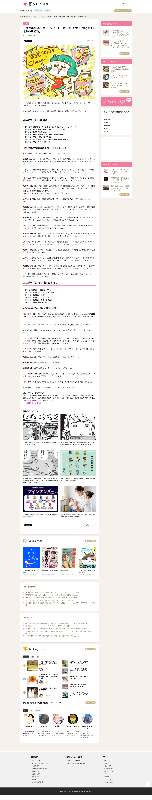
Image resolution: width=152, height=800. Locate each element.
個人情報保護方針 (37, 782)
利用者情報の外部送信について (40, 768)
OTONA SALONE (108, 771)
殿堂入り (37, 710)
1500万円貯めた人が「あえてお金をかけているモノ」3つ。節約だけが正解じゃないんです (52, 595)
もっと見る (91, 541)
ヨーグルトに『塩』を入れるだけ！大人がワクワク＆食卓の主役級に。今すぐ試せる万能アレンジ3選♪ (56, 628)
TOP (21, 16)
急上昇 (26, 657)
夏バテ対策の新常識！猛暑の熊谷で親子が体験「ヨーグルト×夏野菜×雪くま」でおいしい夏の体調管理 (56, 623)
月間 (38, 657)
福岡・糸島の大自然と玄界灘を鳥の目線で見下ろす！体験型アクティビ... (120, 188)
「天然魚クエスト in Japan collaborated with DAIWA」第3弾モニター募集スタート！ (50, 626)
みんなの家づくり (109, 768)
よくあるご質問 (36, 774)
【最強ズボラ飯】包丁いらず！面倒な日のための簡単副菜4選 (120, 69)
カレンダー (48, 10)
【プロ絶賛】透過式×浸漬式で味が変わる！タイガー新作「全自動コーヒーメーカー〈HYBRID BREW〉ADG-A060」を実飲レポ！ (60, 604)
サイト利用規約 (36, 766)
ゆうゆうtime (107, 779)
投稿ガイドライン (36, 771)
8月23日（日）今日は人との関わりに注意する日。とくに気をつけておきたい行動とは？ (51, 597)
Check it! (106, 763)
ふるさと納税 (107, 766)
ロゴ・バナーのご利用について (40, 763)
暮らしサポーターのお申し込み (76, 763)
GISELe (106, 774)
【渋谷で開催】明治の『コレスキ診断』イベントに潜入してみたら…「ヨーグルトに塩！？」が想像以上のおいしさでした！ (60, 632)
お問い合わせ (35, 776)
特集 (105, 760)
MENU (124, 4)
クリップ (90, 41)
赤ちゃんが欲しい (109, 782)
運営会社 (34, 779)
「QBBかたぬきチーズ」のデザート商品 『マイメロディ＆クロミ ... (120, 172)
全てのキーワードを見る (123, 10)
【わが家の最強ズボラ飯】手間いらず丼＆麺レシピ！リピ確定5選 (120, 85)
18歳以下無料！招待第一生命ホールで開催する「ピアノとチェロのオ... (120, 180)
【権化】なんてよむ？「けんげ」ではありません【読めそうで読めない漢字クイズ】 (50, 600)
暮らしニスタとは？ (37, 760)
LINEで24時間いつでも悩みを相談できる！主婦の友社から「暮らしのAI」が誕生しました (52, 636)
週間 (32, 657)
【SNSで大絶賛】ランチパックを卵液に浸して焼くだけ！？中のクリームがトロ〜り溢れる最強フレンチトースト (120, 45)
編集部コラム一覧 (31, 16)
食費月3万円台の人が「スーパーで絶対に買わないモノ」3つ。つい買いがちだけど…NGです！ (53, 592)
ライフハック (38, 10)
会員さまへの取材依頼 (74, 760)
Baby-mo (106, 776)
